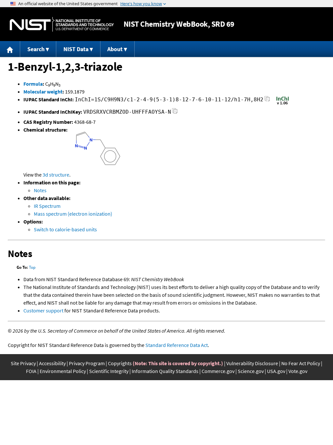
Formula (33, 83)
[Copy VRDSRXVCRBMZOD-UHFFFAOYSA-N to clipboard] (175, 113)
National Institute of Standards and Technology (62, 24)
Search (36, 49)
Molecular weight (42, 91)
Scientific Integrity (108, 371)
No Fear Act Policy (300, 363)
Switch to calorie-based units (65, 229)
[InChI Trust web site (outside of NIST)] (282, 104)
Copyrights (120, 363)
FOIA (31, 371)
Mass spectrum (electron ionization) (73, 213)
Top (32, 267)
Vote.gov (297, 371)
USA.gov (276, 371)
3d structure (56, 174)
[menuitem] (10, 49)
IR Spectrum (47, 206)
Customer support (43, 310)
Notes (40, 190)
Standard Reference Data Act (176, 345)
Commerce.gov (218, 371)
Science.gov (251, 371)
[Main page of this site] (10, 49)
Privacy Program (87, 363)
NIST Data (75, 49)
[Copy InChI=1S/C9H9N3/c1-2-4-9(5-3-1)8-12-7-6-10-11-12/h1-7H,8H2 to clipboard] (267, 100)
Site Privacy (23, 363)
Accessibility (52, 363)
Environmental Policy (63, 371)
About (115, 49)
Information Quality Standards (165, 371)
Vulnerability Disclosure (252, 363)
